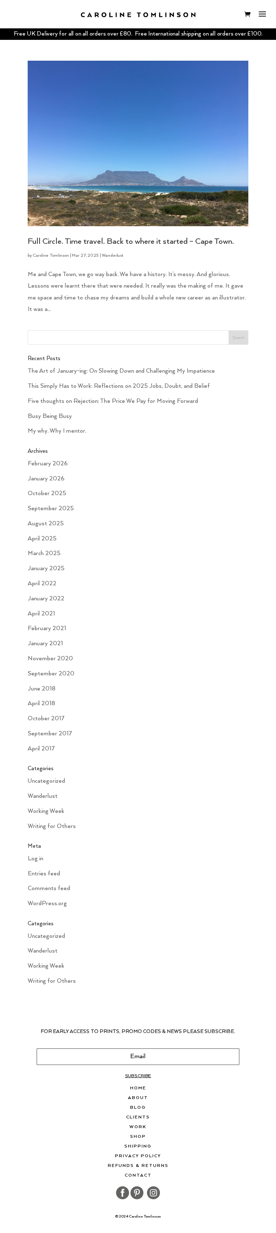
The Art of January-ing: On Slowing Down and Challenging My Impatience (121, 371)
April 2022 (42, 583)
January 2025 (46, 568)
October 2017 (46, 718)
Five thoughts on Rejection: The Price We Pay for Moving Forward (113, 401)
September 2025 (51, 508)
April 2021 (41, 613)
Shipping (138, 1146)
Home (138, 1088)
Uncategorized (46, 781)
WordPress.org (47, 903)
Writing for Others (52, 826)
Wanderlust (112, 255)
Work (138, 1127)
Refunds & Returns (138, 1165)
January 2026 (46, 478)
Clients (138, 1117)
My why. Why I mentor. (57, 431)
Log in (35, 858)
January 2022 (46, 598)
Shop (138, 1136)
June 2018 (41, 688)
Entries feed (44, 873)
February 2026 (48, 463)
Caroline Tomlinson (51, 255)
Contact (138, 1175)
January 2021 (45, 643)
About (138, 1098)
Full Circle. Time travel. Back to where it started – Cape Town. (131, 241)
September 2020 (51, 673)
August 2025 (46, 523)
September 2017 (50, 733)
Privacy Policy (138, 1156)
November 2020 (50, 658)
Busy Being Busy (50, 416)
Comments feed (49, 888)
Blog (138, 1107)
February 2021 (47, 628)
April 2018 (41, 703)
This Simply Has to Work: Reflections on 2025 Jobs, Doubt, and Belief (119, 386)
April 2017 (41, 748)
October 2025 (47, 493)
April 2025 (42, 538)
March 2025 (44, 553)
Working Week (46, 811)
